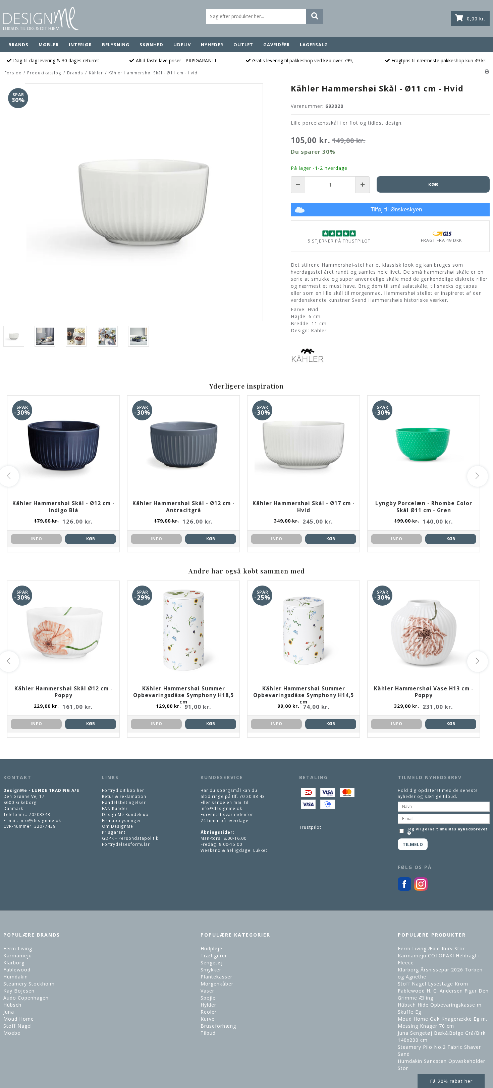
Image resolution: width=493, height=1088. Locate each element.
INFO (36, 539)
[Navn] (444, 806)
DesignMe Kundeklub (125, 814)
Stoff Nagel (17, 1026)
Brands (18, 45)
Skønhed (151, 45)
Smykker (211, 969)
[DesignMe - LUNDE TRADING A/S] (40, 18)
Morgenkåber (217, 983)
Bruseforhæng (218, 1026)
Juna (8, 1012)
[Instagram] (421, 889)
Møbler (49, 45)
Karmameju (17, 955)
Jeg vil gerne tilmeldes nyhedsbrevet (447, 828)
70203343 (39, 814)
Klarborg (13, 962)
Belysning (115, 45)
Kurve (208, 1019)
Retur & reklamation (124, 796)
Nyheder (212, 45)
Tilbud (208, 1033)
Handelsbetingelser (124, 802)
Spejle (208, 998)
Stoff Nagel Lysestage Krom (433, 983)
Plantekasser (216, 976)
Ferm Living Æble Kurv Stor (431, 948)
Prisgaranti (114, 832)
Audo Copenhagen (26, 998)
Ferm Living (17, 948)
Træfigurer (214, 955)
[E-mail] (444, 818)
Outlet (243, 45)
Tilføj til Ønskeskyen (396, 209)
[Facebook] (404, 889)
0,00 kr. (476, 18)
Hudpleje (211, 948)
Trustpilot (310, 827)
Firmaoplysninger (121, 820)
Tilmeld (412, 844)
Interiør (80, 45)
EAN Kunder (115, 808)
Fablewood (17, 969)
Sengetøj (212, 962)
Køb (90, 539)
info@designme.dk (40, 820)
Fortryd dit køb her (123, 790)
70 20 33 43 (252, 796)
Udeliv (182, 45)
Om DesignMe (117, 826)
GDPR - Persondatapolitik (130, 838)
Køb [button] (433, 184)
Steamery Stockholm (29, 983)
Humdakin (15, 976)
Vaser (207, 991)
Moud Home (18, 1019)
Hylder (208, 1005)
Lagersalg (314, 45)
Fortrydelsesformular (126, 844)
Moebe (11, 1033)
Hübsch (12, 1005)
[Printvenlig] (487, 71)
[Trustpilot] (339, 233)
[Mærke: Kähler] (307, 355)
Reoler (209, 1012)
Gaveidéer (276, 45)
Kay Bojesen (19, 991)
